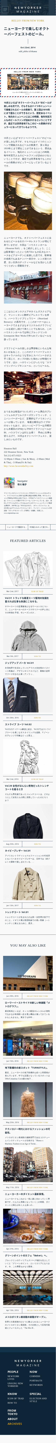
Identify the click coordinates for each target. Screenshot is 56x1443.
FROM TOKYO (13, 1412)
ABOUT (13, 1419)
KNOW (12, 1394)
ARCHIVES (15, 1424)
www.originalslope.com (11, 513)
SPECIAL (35, 1394)
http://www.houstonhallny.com (18, 466)
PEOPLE (13, 1372)
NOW (33, 1372)
